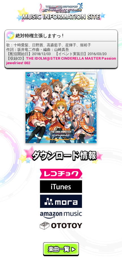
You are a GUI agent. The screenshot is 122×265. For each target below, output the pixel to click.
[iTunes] (61, 186)
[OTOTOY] (61, 225)
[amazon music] (61, 214)
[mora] (61, 201)
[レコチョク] (61, 173)
